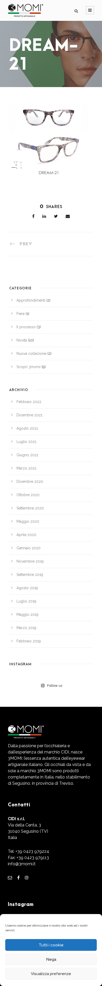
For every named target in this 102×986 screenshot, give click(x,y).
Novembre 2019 (30, 561)
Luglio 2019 (26, 601)
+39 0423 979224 (32, 851)
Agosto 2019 (27, 588)
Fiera (20, 314)
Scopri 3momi (28, 367)
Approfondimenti (30, 300)
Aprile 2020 (26, 535)
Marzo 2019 (26, 628)
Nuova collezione (31, 353)
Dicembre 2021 (29, 415)
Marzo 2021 (26, 468)
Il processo (26, 327)
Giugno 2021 (27, 455)
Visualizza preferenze (51, 973)
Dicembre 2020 (29, 481)
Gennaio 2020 (28, 548)
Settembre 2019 (29, 575)
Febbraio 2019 (28, 641)
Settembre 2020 (30, 508)
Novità (21, 340)
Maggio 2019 (27, 614)
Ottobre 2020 (27, 495)
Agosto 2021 (27, 428)
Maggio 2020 (27, 521)
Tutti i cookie (51, 945)
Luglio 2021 (26, 442)
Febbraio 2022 (28, 402)
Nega (51, 959)
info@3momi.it (22, 863)
